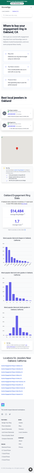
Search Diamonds (7, 429)
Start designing (16, 3)
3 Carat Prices (6, 460)
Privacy (21, 447)
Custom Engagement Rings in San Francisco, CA (13, 381)
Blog (20, 426)
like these (24, 203)
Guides (21, 423)
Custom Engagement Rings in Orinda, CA (11, 378)
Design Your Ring (6, 423)
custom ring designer (19, 170)
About (20, 441)
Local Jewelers (5, 11)
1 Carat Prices (6, 453)
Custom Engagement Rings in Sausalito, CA (12, 384)
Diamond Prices (6, 447)
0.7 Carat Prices (6, 450)
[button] (17, 149)
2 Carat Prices (6, 456)
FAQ (20, 444)
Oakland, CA (15, 11)
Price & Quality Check (8, 435)
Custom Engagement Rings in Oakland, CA (11, 365)
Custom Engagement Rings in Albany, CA (11, 375)
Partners (21, 429)
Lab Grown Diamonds (8, 432)
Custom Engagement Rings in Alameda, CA (12, 369)
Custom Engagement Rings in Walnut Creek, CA (13, 388)
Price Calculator (6, 426)
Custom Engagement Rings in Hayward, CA (12, 394)
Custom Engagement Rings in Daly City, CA (12, 391)
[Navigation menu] (31, 7)
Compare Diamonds (7, 438)
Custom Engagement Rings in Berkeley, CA (12, 372)
